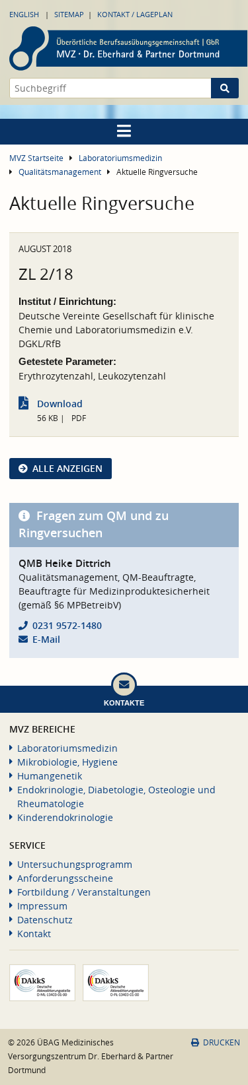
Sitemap (69, 14)
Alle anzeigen (67, 468)
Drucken (221, 1042)
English (24, 14)
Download (60, 403)
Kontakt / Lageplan (135, 14)
